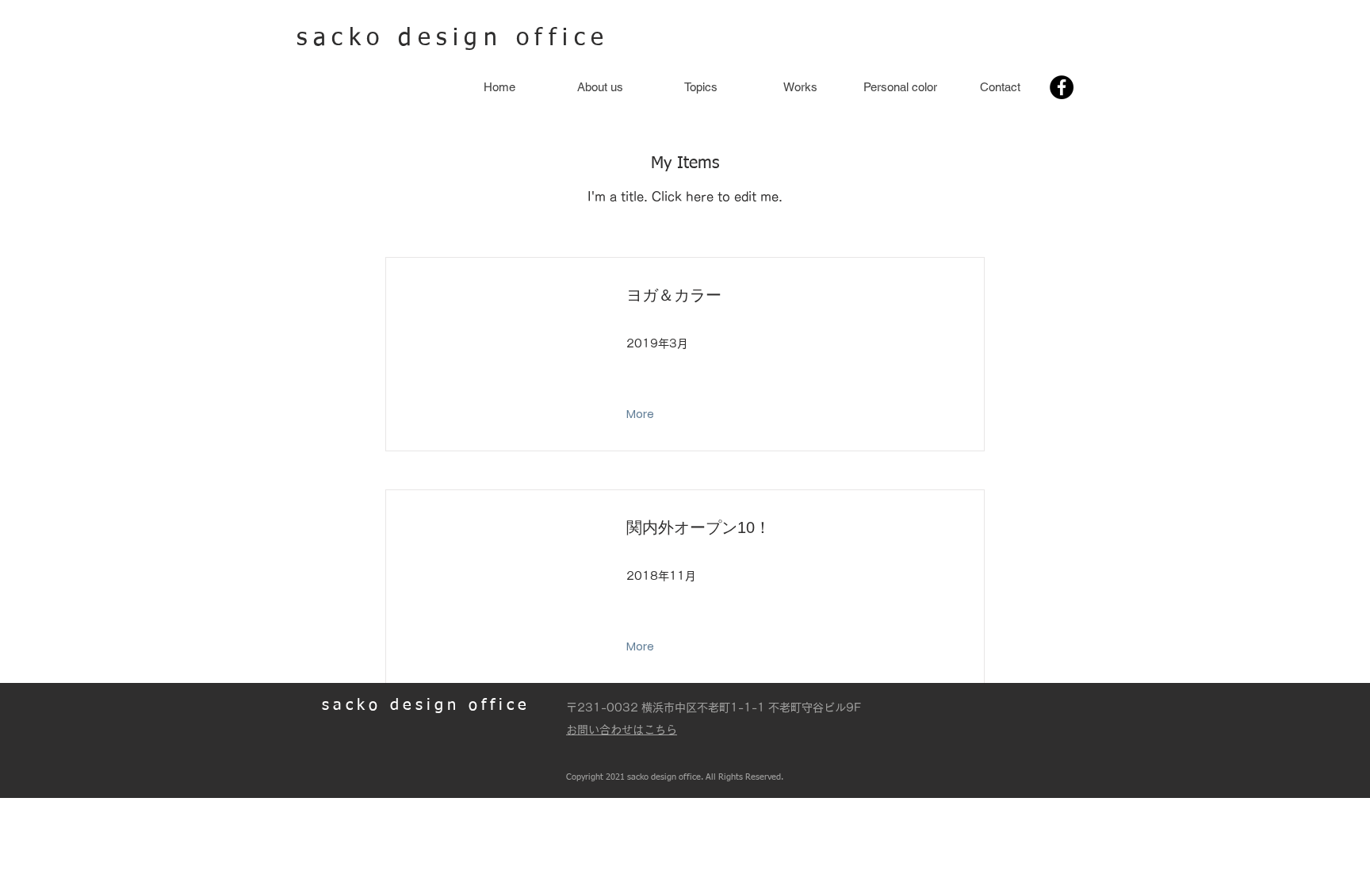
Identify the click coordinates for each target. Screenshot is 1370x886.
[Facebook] (1061, 87)
